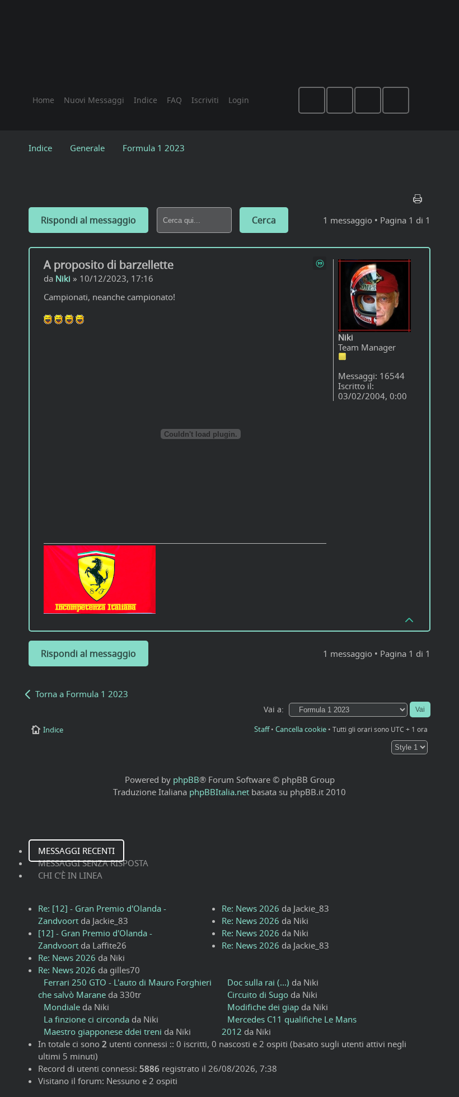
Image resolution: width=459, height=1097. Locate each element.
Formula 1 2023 (154, 147)
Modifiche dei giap (263, 1006)
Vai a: (274, 709)
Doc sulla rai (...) (258, 982)
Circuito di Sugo (257, 994)
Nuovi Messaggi (94, 100)
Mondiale (62, 1006)
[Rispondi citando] (319, 263)
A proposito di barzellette (109, 264)
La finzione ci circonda (86, 1019)
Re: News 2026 (67, 957)
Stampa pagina (419, 196)
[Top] (409, 619)
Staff (261, 729)
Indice (40, 147)
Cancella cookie (300, 729)
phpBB (186, 779)
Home (43, 100)
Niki (63, 278)
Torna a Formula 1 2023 (81, 693)
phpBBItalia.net (219, 791)
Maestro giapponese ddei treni (103, 1031)
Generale (87, 147)
